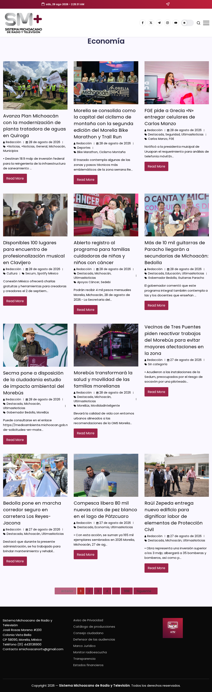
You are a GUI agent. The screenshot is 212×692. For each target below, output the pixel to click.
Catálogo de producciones (94, 626)
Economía (102, 527)
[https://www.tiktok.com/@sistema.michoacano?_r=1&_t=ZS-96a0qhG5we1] (159, 22)
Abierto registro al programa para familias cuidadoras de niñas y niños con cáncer (102, 252)
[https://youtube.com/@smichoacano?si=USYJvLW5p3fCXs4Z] (175, 22)
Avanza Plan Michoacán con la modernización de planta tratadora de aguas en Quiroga (34, 126)
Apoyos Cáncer (88, 282)
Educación (173, 273)
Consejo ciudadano (88, 633)
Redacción (13, 142)
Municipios (10, 151)
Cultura (12, 273)
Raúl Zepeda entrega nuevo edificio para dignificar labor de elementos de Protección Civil (174, 516)
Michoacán (57, 146)
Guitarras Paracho (191, 278)
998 (127, 591)
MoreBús (43, 412)
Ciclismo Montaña (112, 152)
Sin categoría (157, 364)
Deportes (83, 148)
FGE (171, 139)
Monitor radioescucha (90, 652)
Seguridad (172, 134)
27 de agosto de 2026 (186, 360)
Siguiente (144, 591)
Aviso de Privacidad (88, 620)
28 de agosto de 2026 (44, 142)
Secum (30, 273)
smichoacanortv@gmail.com (41, 649)
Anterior (67, 591)
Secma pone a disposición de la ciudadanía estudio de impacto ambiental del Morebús (33, 383)
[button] (187, 23)
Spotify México (47, 273)
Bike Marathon (87, 152)
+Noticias (13, 146)
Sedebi (106, 282)
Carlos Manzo (157, 139)
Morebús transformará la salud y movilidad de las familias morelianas (103, 379)
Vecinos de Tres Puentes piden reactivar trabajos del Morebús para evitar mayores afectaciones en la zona (174, 340)
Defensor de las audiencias (94, 639)
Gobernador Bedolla (162, 278)
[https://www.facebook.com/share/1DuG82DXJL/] (142, 22)
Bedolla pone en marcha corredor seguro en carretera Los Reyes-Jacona (32, 513)
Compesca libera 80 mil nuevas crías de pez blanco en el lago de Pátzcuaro (105, 510)
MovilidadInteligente (105, 405)
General (41, 146)
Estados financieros (88, 665)
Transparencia (84, 658)
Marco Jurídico (84, 646)
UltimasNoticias (192, 134)
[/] (151, 22)
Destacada (156, 134)
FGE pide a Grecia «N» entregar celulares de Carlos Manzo (170, 117)
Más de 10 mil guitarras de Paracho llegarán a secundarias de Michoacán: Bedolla (176, 252)
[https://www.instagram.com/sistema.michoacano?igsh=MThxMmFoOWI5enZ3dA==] (167, 22)
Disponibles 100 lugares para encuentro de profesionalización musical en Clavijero (34, 252)
